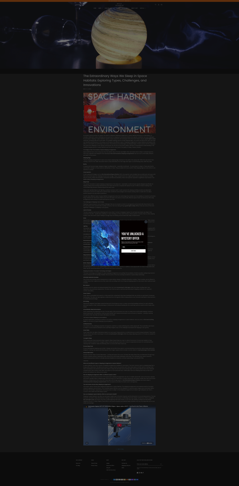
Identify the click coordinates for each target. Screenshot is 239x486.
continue (133, 251)
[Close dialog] (146, 222)
